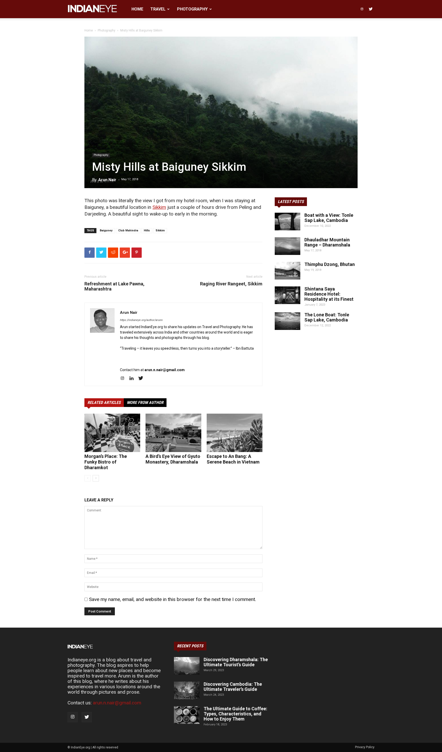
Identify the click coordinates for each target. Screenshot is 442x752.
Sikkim (159, 207)
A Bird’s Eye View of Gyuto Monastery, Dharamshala (173, 459)
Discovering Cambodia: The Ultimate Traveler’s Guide (233, 686)
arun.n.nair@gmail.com (117, 703)
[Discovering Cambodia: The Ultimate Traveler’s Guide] (187, 690)
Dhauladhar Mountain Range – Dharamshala (327, 242)
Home (137, 9)
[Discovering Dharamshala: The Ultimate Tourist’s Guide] (187, 666)
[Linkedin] (133, 378)
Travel (157, 9)
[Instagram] (362, 9)
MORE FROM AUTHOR (145, 402)
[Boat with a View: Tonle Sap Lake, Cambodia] (287, 221)
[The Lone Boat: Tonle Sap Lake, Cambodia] (287, 321)
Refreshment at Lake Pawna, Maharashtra (114, 286)
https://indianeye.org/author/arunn (141, 320)
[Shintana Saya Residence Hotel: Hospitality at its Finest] (287, 295)
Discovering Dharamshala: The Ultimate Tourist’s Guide (236, 662)
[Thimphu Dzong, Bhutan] (287, 271)
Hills (147, 230)
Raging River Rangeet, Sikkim (231, 283)
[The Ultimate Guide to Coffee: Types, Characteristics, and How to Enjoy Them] (187, 715)
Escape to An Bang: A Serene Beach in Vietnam (233, 459)
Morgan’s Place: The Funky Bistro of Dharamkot (105, 462)
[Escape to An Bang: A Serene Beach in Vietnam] (234, 433)
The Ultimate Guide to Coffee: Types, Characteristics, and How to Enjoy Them (235, 714)
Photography (192, 9)
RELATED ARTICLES (104, 402)
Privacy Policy (364, 747)
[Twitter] (370, 9)
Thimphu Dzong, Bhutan (329, 264)
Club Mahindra (128, 230)
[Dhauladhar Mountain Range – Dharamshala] (287, 246)
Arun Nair (107, 179)
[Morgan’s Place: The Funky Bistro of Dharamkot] (112, 433)
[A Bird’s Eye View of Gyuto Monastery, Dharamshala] (173, 433)
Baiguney (106, 230)
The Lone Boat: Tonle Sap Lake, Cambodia (326, 317)
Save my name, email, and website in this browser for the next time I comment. (172, 599)
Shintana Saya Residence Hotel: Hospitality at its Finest (328, 294)
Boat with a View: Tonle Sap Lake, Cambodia (328, 217)
